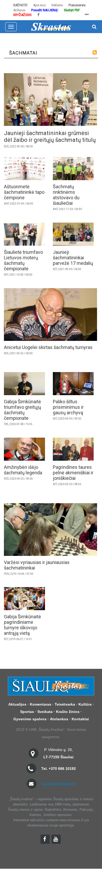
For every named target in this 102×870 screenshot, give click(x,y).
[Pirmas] (51, 26)
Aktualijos (17, 704)
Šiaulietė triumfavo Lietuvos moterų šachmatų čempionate (23, 260)
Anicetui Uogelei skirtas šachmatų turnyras (48, 347)
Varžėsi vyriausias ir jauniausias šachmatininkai (37, 565)
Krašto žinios (68, 712)
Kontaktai (80, 719)
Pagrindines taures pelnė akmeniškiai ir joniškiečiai (73, 472)
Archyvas (19, 10)
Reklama (57, 5)
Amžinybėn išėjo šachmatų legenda (23, 469)
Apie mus (39, 5)
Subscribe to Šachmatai (95, 52)
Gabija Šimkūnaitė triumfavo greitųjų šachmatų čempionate (22, 410)
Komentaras (40, 704)
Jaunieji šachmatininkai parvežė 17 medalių (73, 257)
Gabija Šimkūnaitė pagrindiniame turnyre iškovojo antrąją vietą (22, 625)
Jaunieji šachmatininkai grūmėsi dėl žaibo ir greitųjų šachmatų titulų (50, 136)
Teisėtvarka (65, 704)
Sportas (27, 712)
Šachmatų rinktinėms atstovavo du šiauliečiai (66, 195)
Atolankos (59, 719)
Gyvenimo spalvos (30, 719)
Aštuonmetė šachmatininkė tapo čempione (24, 192)
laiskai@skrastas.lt (58, 784)
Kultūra (85, 704)
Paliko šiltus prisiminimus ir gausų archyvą (68, 407)
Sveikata (45, 712)
